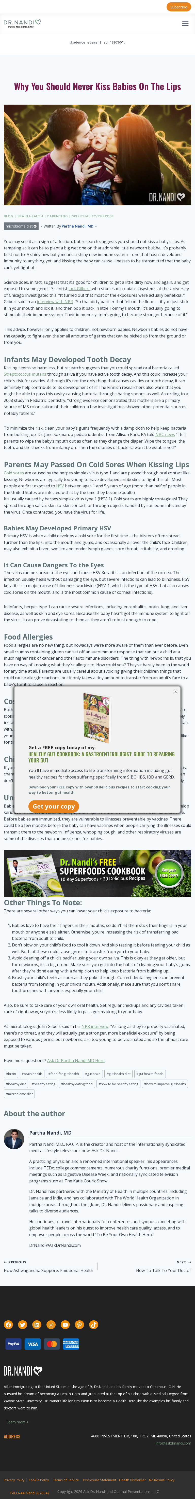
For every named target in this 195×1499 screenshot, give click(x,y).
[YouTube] (65, 1325)
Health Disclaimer (132, 1480)
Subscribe (178, 6)
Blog (8, 216)
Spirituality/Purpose (93, 216)
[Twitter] (22, 1325)
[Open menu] (185, 23)
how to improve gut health (165, 1084)
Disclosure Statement (99, 1480)
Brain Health (30, 216)
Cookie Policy (39, 1480)
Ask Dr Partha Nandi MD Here (76, 1060)
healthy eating (43, 1084)
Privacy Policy (14, 1480)
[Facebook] (8, 1325)
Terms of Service (66, 1480)
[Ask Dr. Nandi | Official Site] (22, 23)
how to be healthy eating (118, 1084)
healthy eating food (77, 1084)
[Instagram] (51, 1325)
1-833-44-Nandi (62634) (29, 1493)
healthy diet (16, 1084)
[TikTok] (93, 1325)
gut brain (93, 1073)
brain (11, 1073)
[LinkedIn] (36, 1325)
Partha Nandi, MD (77, 226)
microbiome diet (19, 226)
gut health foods (150, 1073)
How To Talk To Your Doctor (163, 1266)
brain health (32, 1073)
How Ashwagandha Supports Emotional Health (48, 1266)
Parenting (57, 216)
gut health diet (119, 1073)
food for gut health (63, 1073)
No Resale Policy (161, 1480)
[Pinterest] (79, 1325)
